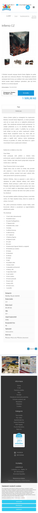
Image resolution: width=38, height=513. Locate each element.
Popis (18, 107)
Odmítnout (19, 509)
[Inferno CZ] (19, 56)
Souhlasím (19, 501)
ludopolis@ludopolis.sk (25, 5)
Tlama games (9, 331)
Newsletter (19, 402)
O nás (19, 388)
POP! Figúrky (19, 424)
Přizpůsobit (19, 505)
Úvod (15, 16)
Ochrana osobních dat (19, 399)
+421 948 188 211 (10, 5)
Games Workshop (19, 422)
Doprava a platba (19, 390)
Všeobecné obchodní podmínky (19, 397)
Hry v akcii (19, 417)
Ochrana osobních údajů (8, 497)
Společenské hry (24, 16)
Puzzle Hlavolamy (19, 427)
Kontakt (19, 395)
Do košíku (26, 93)
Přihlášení (19, 404)
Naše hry (19, 429)
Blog (19, 392)
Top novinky (19, 415)
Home (19, 385)
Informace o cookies (20, 497)
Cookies (19, 406)
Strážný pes (18, 111)
